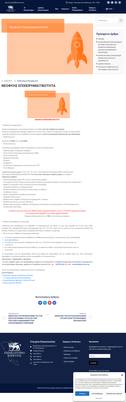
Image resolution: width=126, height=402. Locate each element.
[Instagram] (115, 2)
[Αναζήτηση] (121, 20)
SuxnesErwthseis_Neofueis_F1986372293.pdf (19, 280)
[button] (122, 375)
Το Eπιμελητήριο (29, 9)
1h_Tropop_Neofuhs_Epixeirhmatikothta (17, 278)
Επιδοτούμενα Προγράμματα (27, 81)
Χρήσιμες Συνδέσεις (92, 9)
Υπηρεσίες (65, 9)
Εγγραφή (93, 363)
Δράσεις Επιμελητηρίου (43, 9)
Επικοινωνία (69, 347)
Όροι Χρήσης (99, 398)
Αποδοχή (82, 393)
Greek (110, 9)
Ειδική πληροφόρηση (77, 9)
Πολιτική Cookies (71, 358)
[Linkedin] (119, 2)
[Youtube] (112, 2)
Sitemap (67, 354)
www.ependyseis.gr (11, 240)
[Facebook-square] (108, 2)
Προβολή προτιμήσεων (114, 393)
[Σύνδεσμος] (40, 303)
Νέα (56, 9)
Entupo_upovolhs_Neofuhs (12, 283)
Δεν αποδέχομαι (97, 393)
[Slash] (47, 314)
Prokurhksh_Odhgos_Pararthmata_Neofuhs (18, 275)
